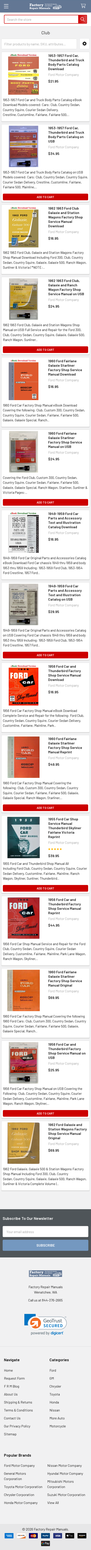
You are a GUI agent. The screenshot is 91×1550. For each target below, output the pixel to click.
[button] (84, 43)
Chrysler (55, 1386)
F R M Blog (11, 1386)
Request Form (14, 1378)
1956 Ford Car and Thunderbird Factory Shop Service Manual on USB (67, 1051)
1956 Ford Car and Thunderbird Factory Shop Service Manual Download (64, 673)
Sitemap (10, 1434)
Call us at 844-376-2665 (45, 1300)
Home (8, 1370)
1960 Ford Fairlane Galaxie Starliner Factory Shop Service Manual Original (65, 978)
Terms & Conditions (18, 1410)
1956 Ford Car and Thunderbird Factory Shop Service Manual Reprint (64, 906)
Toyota (54, 1394)
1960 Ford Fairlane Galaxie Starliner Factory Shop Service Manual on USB (65, 440)
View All (53, 1502)
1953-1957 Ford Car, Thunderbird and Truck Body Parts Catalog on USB (66, 134)
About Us (11, 1394)
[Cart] (84, 6)
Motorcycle (57, 1426)
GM (51, 1378)
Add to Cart (45, 197)
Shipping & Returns (18, 1402)
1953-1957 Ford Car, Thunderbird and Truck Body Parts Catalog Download (66, 62)
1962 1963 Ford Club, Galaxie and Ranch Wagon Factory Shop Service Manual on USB (66, 287)
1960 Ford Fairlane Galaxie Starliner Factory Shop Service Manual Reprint (65, 745)
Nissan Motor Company (64, 1465)
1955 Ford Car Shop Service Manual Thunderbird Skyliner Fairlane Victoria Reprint (64, 828)
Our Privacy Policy (17, 1426)
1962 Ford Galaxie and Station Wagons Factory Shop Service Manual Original (67, 1131)
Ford (52, 1370)
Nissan (54, 1410)
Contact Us (12, 1418)
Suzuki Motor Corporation (66, 1494)
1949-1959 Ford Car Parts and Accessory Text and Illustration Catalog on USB (65, 592)
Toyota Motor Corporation (23, 1486)
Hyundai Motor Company (65, 1473)
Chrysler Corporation (19, 1494)
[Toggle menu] (6, 6)
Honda (54, 1402)
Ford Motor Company (19, 1465)
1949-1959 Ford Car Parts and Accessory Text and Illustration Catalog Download (65, 520)
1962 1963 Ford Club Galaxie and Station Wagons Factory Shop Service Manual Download (65, 217)
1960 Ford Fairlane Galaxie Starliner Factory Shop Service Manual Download (65, 367)
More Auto (57, 1418)
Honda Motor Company (21, 1502)
